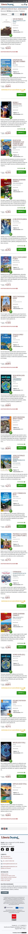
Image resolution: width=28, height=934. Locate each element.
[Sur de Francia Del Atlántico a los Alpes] (6, 27)
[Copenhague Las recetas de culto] (6, 578)
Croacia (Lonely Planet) (18, 335)
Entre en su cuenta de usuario (19, 1)
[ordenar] (13, 14)
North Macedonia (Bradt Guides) (19, 418)
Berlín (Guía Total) (19, 743)
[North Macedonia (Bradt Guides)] (6, 424)
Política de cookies (5, 880)
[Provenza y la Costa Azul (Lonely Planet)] (6, 541)
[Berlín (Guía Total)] (6, 752)
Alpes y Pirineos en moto (19, 494)
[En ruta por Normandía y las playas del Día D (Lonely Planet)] (6, 147)
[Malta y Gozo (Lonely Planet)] (6, 264)
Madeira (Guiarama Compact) (19, 180)
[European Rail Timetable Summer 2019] (6, 67)
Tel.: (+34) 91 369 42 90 (8, 861)
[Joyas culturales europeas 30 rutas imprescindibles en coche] (6, 463)
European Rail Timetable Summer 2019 (19, 61)
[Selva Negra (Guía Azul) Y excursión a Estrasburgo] (6, 384)
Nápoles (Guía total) (20, 784)
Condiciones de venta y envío (8, 875)
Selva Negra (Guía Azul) (19, 376)
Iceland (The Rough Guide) (19, 701)
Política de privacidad (6, 879)
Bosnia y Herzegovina (17, 103)
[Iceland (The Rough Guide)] (6, 708)
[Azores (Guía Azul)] (6, 663)
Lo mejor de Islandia (20, 219)
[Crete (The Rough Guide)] (6, 304)
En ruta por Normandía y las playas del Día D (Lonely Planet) (18, 142)
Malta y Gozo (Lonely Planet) (20, 258)
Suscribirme (4, 892)
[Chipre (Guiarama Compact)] (6, 622)
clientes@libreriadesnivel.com (9, 863)
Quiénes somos (4, 874)
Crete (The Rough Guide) (19, 297)
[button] (22, 4)
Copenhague (17, 572)
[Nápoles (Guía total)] (6, 793)
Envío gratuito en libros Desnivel (8, 877)
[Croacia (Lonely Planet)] (6, 342)
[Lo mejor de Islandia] (6, 226)
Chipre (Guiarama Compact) (19, 614)
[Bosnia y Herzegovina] (6, 109)
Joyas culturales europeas (19, 456)
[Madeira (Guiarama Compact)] (6, 188)
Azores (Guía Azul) (19, 654)
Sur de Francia (18, 19)
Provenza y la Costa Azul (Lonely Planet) (20, 535)
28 (23, 14)
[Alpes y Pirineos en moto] (6, 502)
